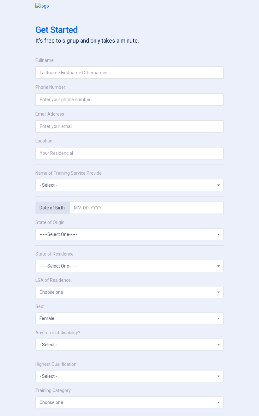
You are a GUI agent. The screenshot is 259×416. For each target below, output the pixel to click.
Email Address (49, 114)
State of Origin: (50, 222)
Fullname (44, 60)
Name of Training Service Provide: (69, 173)
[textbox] (129, 292)
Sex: (39, 306)
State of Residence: (55, 253)
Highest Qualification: (56, 364)
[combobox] (129, 185)
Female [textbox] (46, 318)
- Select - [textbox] (48, 185)
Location (43, 140)
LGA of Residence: (53, 280)
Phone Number (50, 87)
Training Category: (53, 390)
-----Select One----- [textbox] (58, 234)
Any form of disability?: (58, 332)
